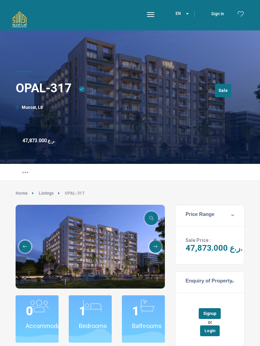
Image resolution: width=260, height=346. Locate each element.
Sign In (217, 13)
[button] (90, 276)
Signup (209, 313)
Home (22, 193)
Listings (46, 193)
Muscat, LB (32, 107)
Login (209, 330)
